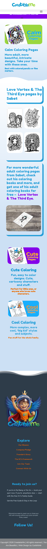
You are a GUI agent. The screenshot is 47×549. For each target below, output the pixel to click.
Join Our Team (23, 464)
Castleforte (36, 545)
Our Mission (23, 445)
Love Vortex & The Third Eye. (22, 196)
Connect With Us (23, 468)
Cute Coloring (23, 270)
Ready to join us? (24, 484)
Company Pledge (23, 450)
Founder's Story (23, 454)
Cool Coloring (23, 322)
